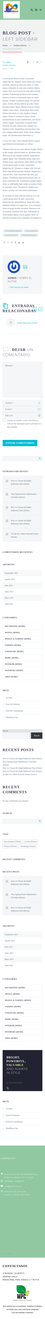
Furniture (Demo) (14, 651)
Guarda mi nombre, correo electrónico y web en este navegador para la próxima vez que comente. (24, 423)
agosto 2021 (10, 579)
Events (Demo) (31, 231)
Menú (41, 10)
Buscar (39, 458)
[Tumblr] (15, 243)
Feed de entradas (13, 704)
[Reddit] (23, 243)
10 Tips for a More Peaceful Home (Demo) (24, 535)
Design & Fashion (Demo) (18, 639)
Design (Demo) (12, 633)
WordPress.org (12, 717)
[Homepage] (11, 9)
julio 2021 (9, 585)
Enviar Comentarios (20, 443)
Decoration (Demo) (15, 626)
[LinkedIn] (19, 243)
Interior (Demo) (13, 664)
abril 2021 (9, 604)
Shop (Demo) (11, 677)
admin (8, 62)
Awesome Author (16, 1083)
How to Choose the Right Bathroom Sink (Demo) (21, 482)
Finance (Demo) (11, 235)
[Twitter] (8, 243)
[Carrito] (36, 9)
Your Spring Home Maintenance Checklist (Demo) (23, 495)
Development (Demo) (13, 231)
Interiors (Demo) (14, 670)
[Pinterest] (12, 243)
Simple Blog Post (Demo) (27, 323)
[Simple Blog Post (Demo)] (11, 323)
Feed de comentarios (14, 711)
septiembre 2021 (11, 573)
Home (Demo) (12, 658)
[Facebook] (4, 243)
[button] (31, 9)
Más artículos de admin (19, 287)
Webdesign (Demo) (29, 235)
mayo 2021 (9, 598)
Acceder (9, 698)
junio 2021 (9, 592)
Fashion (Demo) (9, 65)
